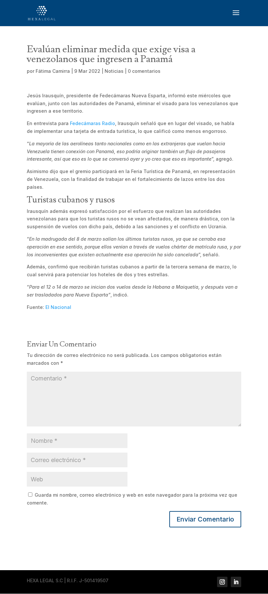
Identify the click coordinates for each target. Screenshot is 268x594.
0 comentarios (144, 71)
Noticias (114, 71)
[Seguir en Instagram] (222, 582)
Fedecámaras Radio (92, 123)
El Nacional (58, 307)
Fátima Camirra (53, 71)
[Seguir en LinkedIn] (236, 582)
